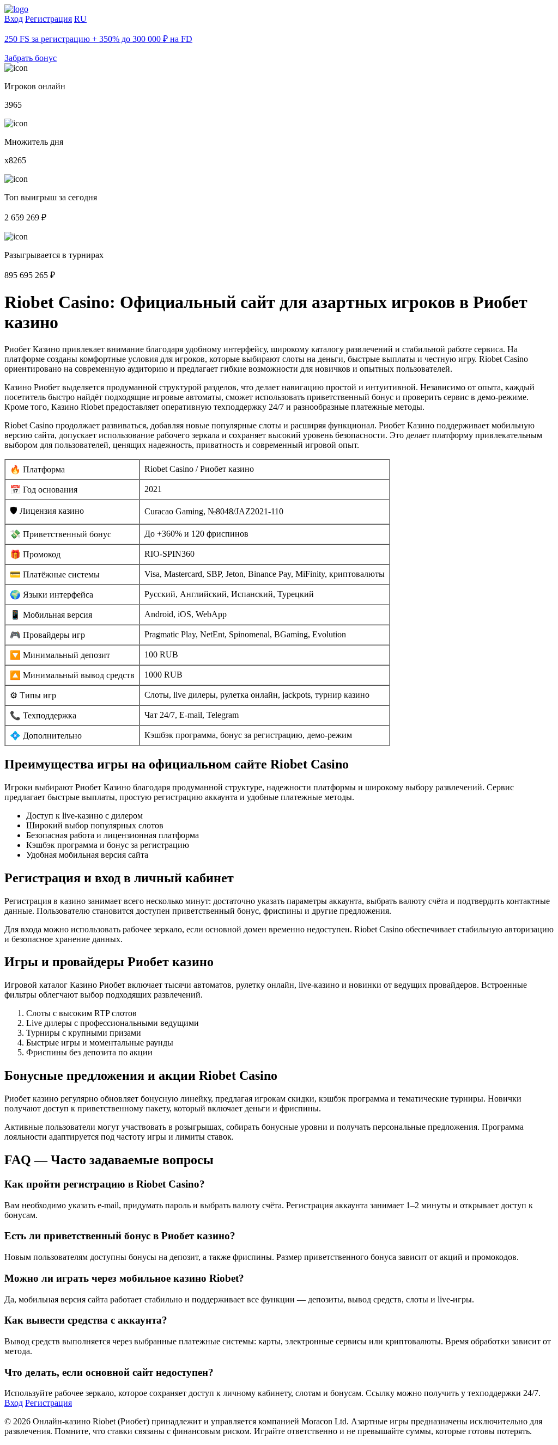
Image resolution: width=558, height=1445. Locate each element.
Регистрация (48, 18)
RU (80, 18)
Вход (13, 18)
